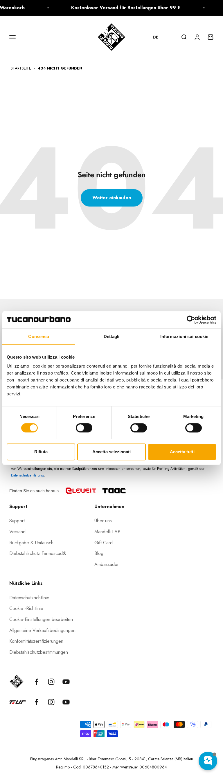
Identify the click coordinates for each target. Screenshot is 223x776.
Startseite (21, 68)
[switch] (84, 427)
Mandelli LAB (107, 531)
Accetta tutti (182, 451)
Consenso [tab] (38, 336)
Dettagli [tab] (112, 336)
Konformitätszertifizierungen (36, 641)
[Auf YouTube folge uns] (66, 682)
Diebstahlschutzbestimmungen (38, 652)
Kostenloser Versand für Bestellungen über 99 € (122, 7)
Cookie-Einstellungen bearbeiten (41, 619)
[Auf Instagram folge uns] (51, 682)
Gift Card (103, 542)
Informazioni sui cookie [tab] (184, 336)
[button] (158, 37)
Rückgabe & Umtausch (31, 542)
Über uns (103, 520)
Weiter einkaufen (111, 197)
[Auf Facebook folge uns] (36, 682)
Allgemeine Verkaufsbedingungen (42, 630)
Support (17, 520)
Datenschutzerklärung (27, 475)
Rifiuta (41, 451)
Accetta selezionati (111, 451)
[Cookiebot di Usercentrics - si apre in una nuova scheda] (191, 319)
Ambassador (106, 564)
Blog (98, 553)
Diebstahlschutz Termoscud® (37, 553)
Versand (17, 531)
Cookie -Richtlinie (26, 608)
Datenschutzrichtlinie (29, 597)
